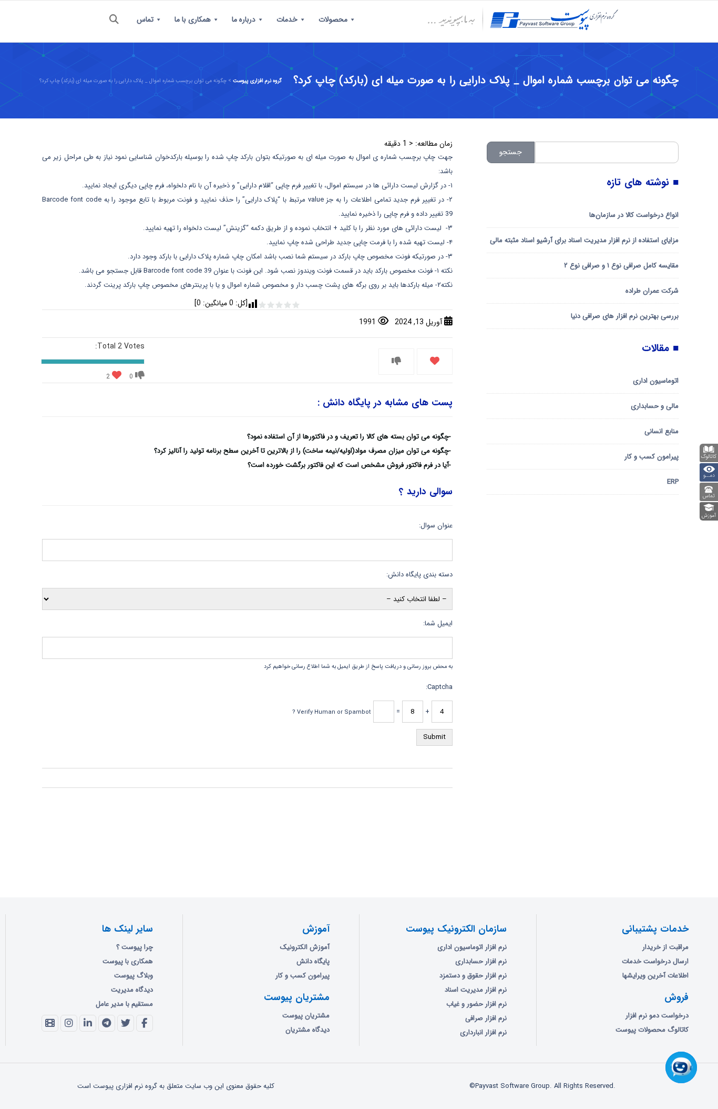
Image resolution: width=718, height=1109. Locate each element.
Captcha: (439, 687)
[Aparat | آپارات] (50, 1023)
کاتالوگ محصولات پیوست (652, 1029)
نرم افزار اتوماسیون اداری (472, 947)
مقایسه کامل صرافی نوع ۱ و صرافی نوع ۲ (621, 265)
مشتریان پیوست (306, 1015)
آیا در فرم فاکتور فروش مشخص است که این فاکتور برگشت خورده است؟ (348, 465)
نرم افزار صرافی (486, 1018)
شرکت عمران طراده (652, 290)
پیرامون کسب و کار (651, 456)
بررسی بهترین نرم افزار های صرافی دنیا (625, 316)
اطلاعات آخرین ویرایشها (655, 975)
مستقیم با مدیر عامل (124, 1004)
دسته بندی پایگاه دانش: (419, 574)
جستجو (510, 152)
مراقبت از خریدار (665, 947)
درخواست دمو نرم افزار (657, 1015)
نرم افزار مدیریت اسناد (476, 989)
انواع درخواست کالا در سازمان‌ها (634, 215)
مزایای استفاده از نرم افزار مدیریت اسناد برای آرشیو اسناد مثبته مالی (584, 240)
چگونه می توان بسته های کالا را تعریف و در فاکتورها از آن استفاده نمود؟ (348, 436)
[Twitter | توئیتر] (125, 1023)
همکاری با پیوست (127, 961)
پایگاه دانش (313, 961)
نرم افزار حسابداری (481, 961)
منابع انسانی (661, 431)
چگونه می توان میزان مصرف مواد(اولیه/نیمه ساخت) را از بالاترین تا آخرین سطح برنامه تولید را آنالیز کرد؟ (301, 450)
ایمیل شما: (437, 623)
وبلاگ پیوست (133, 975)
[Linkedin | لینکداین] (87, 1023)
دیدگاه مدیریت (132, 989)
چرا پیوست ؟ (134, 947)
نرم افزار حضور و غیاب (476, 1004)
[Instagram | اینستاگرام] (68, 1023)
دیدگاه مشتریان (307, 1029)
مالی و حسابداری (655, 406)
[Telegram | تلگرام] (106, 1023)
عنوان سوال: (435, 525)
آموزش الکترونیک (305, 947)
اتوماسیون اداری (656, 380)
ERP (673, 481)
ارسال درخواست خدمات (655, 961)
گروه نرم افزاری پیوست (257, 81)
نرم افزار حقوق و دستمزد (473, 975)
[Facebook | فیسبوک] (144, 1023)
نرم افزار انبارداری (483, 1032)
